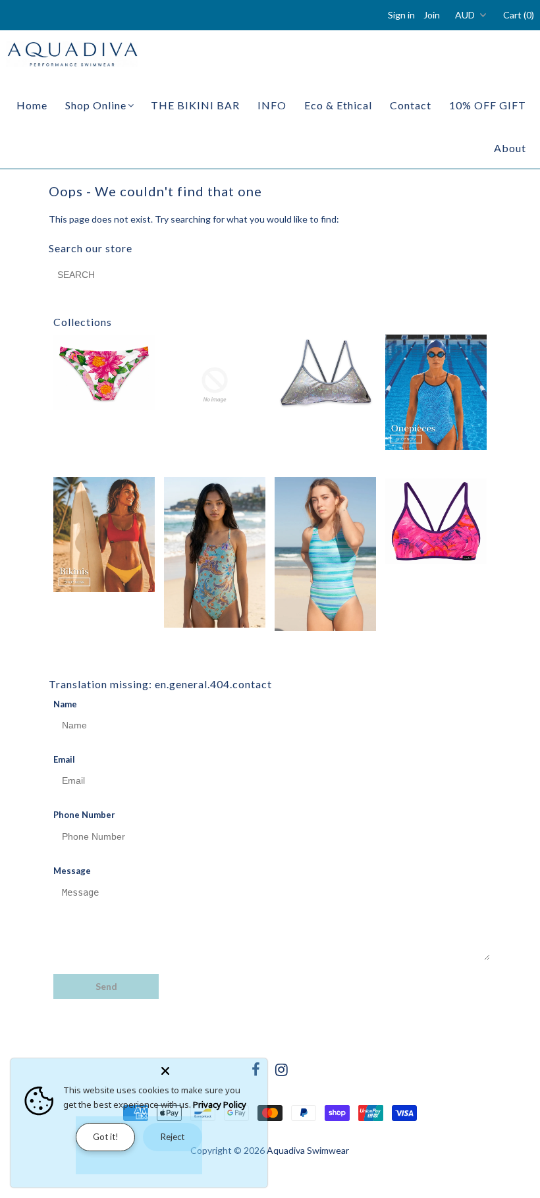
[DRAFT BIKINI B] (214, 385)
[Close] (211, 1068)
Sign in (401, 14)
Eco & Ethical (338, 105)
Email (64, 759)
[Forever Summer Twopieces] (104, 534)
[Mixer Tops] (436, 521)
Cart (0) (518, 14)
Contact (410, 105)
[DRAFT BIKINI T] (325, 372)
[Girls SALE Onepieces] (214, 552)
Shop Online (95, 105)
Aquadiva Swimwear (308, 1150)
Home (31, 105)
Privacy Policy (219, 1104)
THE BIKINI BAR (195, 105)
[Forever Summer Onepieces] (436, 392)
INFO (271, 105)
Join (431, 14)
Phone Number (84, 814)
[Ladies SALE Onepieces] (325, 554)
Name (65, 704)
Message (72, 870)
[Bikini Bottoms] (104, 372)
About (510, 148)
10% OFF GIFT (487, 105)
